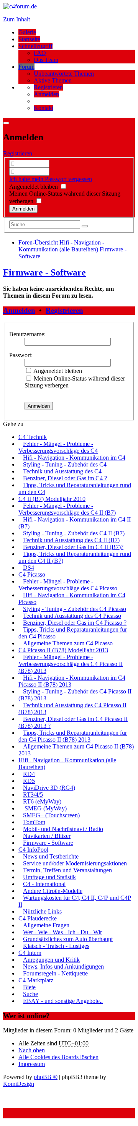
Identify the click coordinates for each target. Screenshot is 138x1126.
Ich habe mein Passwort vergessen (50, 179)
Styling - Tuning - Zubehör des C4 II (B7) (74, 533)
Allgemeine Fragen (46, 925)
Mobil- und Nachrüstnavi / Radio (63, 829)
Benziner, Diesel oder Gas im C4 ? (65, 478)
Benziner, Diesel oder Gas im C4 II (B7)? (73, 547)
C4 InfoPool (33, 849)
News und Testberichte (51, 856)
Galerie (27, 32)
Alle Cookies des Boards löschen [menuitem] (58, 1057)
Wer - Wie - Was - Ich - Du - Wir (62, 932)
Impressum (31, 1064)
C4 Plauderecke (37, 918)
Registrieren (17, 153)
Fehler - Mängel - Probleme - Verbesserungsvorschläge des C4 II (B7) (67, 509)
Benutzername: (27, 334)
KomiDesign (18, 1084)
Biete (29, 987)
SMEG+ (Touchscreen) (51, 815)
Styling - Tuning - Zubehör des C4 (65, 464)
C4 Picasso (31, 574)
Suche (30, 994)
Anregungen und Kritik (51, 959)
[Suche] (85, 226)
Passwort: (21, 355)
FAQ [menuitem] (40, 53)
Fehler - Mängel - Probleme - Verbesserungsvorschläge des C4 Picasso (67, 584)
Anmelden (19, 310)
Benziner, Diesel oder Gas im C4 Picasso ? (75, 622)
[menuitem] (48, 87)
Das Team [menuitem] (46, 60)
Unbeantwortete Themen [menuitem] (64, 73)
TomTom (34, 822)
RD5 (29, 781)
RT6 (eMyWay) (42, 801)
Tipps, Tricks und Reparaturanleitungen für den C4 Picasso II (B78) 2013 (72, 736)
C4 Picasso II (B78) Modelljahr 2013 (63, 650)
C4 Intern (29, 952)
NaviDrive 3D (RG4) (49, 787)
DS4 (28, 567)
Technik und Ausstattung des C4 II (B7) (71, 540)
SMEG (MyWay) (45, 808)
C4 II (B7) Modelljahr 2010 (51, 499)
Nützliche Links (42, 911)
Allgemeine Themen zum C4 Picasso (68, 643)
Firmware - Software (44, 272)
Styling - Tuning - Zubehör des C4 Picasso (74, 609)
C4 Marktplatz (35, 980)
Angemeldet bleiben (34, 186)
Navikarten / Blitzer (47, 836)
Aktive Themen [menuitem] (53, 80)
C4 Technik (32, 437)
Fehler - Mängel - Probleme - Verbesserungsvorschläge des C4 (58, 447)
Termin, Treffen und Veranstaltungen (67, 870)
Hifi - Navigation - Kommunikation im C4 (74, 457)
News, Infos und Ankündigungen (63, 966)
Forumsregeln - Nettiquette (55, 973)
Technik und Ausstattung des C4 (62, 471)
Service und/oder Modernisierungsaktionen (75, 863)
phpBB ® (46, 1077)
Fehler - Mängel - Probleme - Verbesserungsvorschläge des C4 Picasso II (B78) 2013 (70, 664)
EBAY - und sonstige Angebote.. (63, 1001)
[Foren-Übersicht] (20, 6)
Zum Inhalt (16, 19)
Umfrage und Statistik (49, 877)
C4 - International (44, 884)
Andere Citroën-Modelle (52, 891)
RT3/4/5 (33, 794)
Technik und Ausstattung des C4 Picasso (72, 615)
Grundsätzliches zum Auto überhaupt (68, 939)
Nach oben (31, 1050)
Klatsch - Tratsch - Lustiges (56, 946)
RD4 (29, 774)
